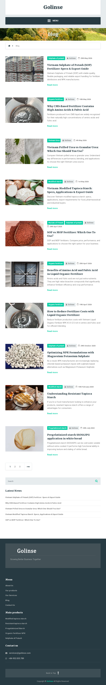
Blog (7, 600)
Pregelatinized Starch (15, 628)
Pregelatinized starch (57, 428)
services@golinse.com (20, 653)
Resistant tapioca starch (16, 623)
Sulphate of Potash (13, 638)
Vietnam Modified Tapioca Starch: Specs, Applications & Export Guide (34, 514)
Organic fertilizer (55, 99)
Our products (11, 590)
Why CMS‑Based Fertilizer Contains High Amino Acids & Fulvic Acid (33, 503)
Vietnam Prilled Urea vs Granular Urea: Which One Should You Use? (32, 509)
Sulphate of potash (56, 58)
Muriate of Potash (55, 223)
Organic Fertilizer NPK (15, 633)
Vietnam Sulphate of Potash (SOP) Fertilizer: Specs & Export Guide (32, 497)
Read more (52, 85)
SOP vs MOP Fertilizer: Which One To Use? (22, 520)
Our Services (11, 595)
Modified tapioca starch (15, 619)
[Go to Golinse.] (9, 46)
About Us (9, 586)
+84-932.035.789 (16, 658)
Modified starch (55, 182)
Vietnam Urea (53, 140)
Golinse (50, 681)
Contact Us (10, 605)
